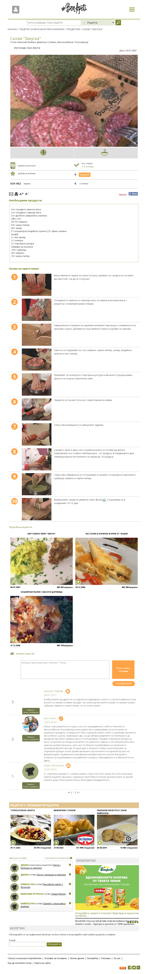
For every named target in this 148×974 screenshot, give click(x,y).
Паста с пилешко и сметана (41, 867)
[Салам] (36, 285)
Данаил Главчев (53, 691)
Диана (25, 865)
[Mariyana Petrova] (14, 897)
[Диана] (14, 868)
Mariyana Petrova (32, 893)
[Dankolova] (14, 887)
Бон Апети (33, 48)
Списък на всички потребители (24, 958)
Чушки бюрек (58, 893)
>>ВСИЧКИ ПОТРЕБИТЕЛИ (57, 858)
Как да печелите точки (20, 963)
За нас (117, 958)
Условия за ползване (55, 958)
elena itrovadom (54, 765)
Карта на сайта (43, 963)
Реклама (105, 958)
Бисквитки (92, 958)
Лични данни (77, 958)
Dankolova (28, 884)
